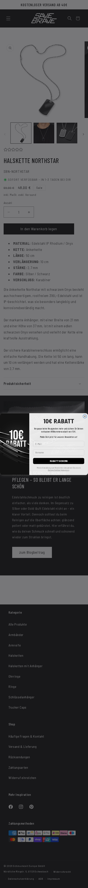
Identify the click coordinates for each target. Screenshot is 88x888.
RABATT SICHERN (58, 460)
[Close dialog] (85, 416)
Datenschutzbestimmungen (58, 470)
